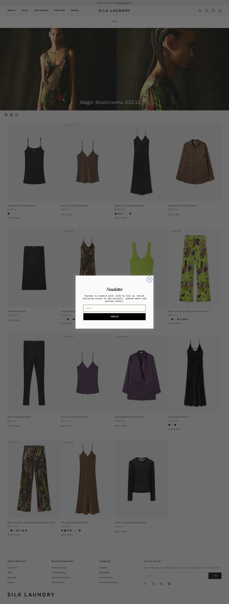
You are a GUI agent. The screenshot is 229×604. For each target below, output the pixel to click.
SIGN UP (114, 316)
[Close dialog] (149, 279)
